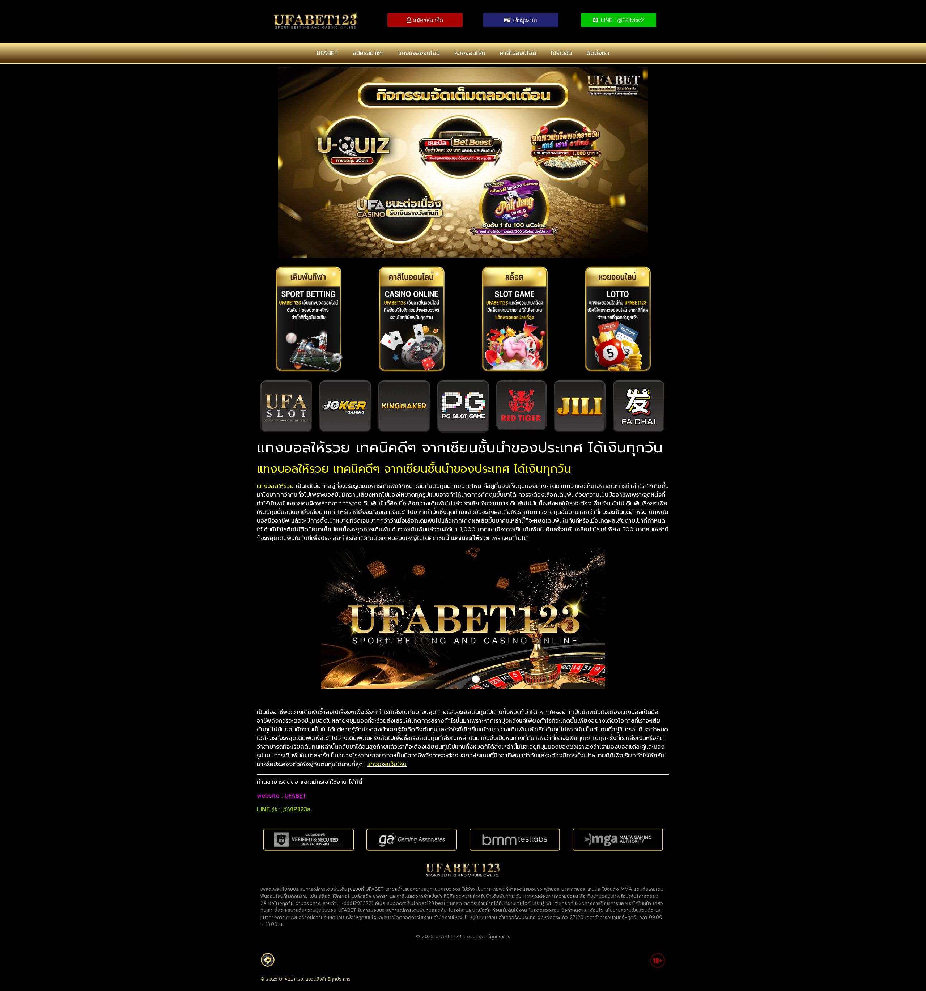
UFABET (327, 53)
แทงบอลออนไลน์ (419, 53)
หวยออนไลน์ (469, 53)
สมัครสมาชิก (368, 53)
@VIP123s (296, 809)
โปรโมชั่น (561, 53)
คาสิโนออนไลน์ (518, 53)
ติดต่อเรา (597, 53)
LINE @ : (269, 809)
